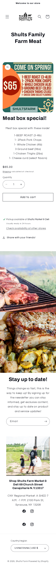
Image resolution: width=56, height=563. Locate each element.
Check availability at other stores (26, 228)
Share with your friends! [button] (21, 237)
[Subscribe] (46, 421)
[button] (7, 17)
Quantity (7, 177)
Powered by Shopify (38, 561)
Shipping (7, 171)
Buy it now (28, 207)
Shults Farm (22, 561)
